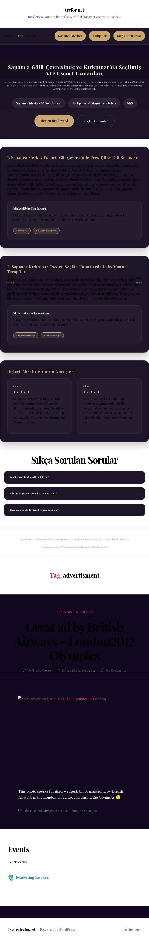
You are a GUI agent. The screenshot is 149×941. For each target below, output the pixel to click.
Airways (48, 811)
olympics (84, 612)
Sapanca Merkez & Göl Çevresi (38, 103)
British (59, 811)
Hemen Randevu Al (54, 121)
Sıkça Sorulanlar (129, 36)
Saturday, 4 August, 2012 (78, 670)
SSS (130, 103)
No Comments (116, 670)
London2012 (74, 811)
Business (64, 612)
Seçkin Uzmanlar (96, 121)
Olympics (90, 811)
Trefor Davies (41, 670)
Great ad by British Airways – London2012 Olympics (74, 640)
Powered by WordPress (57, 929)
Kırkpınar (100, 36)
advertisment (33, 811)
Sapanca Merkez (70, 36)
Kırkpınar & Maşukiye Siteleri (94, 103)
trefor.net (74, 9)
